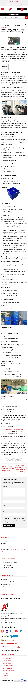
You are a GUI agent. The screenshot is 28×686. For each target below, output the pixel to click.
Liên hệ (4, 543)
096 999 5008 (17, 615)
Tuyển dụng (5, 675)
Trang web (5, 511)
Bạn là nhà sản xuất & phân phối (10, 562)
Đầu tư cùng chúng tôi (8, 567)
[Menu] (2, 9)
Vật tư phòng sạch (7, 668)
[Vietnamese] (17, 1)
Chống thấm (6, 678)
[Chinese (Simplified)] (10, 1)
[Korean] (15, 1)
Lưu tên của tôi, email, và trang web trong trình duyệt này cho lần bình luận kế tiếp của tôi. (14, 520)
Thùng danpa (12, 24)
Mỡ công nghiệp (7, 658)
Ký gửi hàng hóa (7, 565)
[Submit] (26, 17)
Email (4, 505)
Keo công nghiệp (7, 663)
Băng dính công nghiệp (8, 670)
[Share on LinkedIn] (20, 459)
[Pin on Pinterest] (18, 459)
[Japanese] (14, 1)
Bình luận (6, 486)
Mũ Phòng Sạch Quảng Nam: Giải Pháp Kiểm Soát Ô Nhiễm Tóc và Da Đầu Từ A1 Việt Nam (20, 469)
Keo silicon (5, 673)
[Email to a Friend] (15, 459)
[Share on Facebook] (10, 459)
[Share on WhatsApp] (7, 459)
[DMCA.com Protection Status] (5, 636)
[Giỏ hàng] (22, 9)
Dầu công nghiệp (7, 660)
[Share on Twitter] (12, 459)
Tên (4, 499)
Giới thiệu (5, 541)
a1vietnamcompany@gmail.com (14, 429)
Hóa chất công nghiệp (8, 665)
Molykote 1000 (16, 549)
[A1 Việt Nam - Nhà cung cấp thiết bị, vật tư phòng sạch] (10, 9)
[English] (12, 1)
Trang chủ (4, 24)
